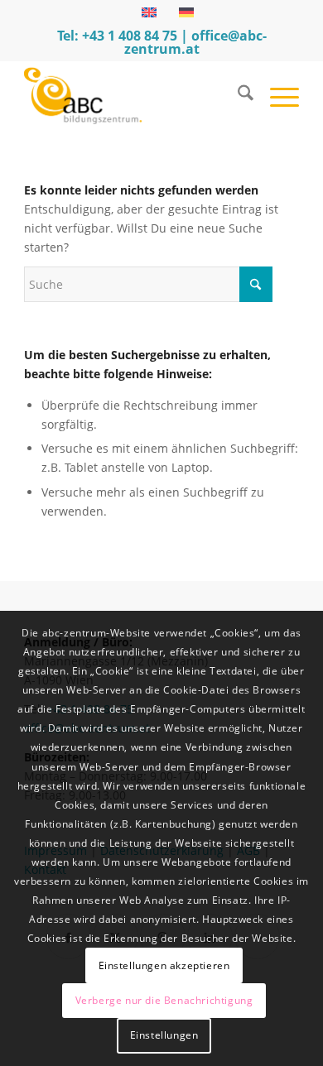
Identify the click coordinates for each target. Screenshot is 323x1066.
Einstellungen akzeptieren (164, 965)
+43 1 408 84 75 (129, 35)
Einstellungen (164, 1035)
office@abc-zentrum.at (195, 42)
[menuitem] (237, 95)
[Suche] (237, 95)
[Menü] (276, 95)
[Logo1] (133, 95)
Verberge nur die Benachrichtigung (164, 1000)
